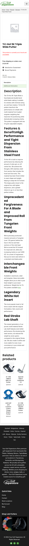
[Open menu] (27, 3)
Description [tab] (7, 82)
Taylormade (16, 437)
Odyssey (10, 77)
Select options (20, 416)
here (19, 287)
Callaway (21, 428)
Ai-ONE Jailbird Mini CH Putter (8, 379)
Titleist (10, 437)
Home (4, 495)
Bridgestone (14, 428)
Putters (13, 77)
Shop (3, 507)
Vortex (23, 437)
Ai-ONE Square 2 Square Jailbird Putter (21, 406)
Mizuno (8, 434)
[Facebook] (11, 543)
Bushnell (7, 428)
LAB (3, 434)
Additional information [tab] (11, 86)
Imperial (23, 431)
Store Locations (7, 501)
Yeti (14, 440)
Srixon (5, 437)
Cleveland (6, 431)
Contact (4, 498)
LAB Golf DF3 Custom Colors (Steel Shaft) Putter (8, 408)
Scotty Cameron (22, 434)
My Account (6, 504)
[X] (18, 543)
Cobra (12, 431)
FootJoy (17, 431)
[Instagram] (14, 543)
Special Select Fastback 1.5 (20, 379)
